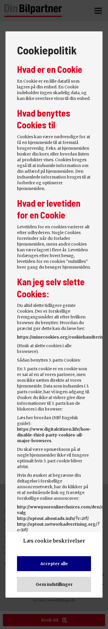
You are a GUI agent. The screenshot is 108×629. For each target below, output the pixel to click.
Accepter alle (54, 563)
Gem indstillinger (54, 584)
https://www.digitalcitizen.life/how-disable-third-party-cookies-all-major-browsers (54, 435)
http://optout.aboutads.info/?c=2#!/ (53, 518)
